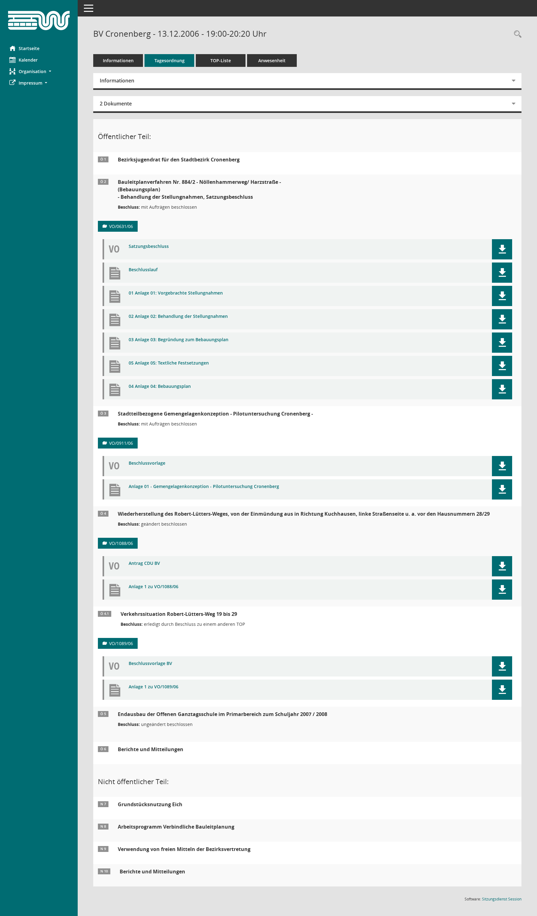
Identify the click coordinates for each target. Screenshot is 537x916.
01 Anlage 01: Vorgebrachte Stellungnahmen (176, 293)
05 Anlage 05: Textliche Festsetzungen (169, 363)
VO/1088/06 (121, 543)
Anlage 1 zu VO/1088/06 (153, 586)
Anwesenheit (272, 60)
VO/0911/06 (121, 443)
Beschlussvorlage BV (150, 663)
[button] (39, 71)
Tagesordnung (169, 60)
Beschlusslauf (143, 269)
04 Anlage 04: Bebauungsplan (160, 386)
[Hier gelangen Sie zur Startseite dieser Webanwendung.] (39, 20)
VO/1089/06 (121, 643)
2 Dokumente (116, 103)
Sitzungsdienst (501, 899)
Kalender (28, 60)
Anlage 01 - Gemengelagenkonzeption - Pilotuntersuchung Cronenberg (204, 486)
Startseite (29, 48)
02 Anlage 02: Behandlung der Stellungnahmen (178, 316)
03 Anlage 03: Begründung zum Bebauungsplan (178, 339)
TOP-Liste (220, 60)
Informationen (118, 60)
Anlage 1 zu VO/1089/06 (153, 687)
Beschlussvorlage (147, 463)
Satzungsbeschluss (149, 246)
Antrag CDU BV (144, 563)
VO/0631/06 (121, 226)
